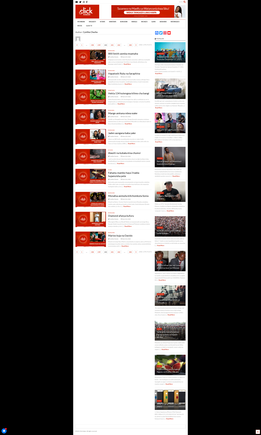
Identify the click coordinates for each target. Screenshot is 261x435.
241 (112, 45)
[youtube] (76, 2)
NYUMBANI (81, 21)
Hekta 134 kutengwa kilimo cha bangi (128, 93)
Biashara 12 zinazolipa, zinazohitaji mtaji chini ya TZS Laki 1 (168, 300)
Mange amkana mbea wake (122, 113)
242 (118, 45)
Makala (159, 158)
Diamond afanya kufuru (121, 215)
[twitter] (80, 2)
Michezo (160, 193)
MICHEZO (144, 21)
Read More (127, 64)
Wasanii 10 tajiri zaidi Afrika (170, 130)
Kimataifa (111, 90)
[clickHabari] (85, 15)
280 (130, 45)
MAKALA (134, 21)
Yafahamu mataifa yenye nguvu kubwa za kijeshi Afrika (168, 334)
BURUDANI (123, 21)
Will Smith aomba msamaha (123, 53)
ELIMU (154, 21)
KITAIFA (102, 21)
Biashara (111, 110)
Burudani (111, 50)
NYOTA (79, 26)
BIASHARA (163, 21)
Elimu (110, 169)
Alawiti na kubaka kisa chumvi (124, 152)
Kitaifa (110, 150)
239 (99, 45)
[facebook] (86, 2)
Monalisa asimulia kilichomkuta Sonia (128, 195)
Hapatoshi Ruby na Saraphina (124, 73)
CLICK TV (89, 26)
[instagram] (84, 2)
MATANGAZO (175, 21)
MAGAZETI (92, 21)
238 (92, 45)
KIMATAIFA (112, 21)
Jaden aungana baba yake (122, 133)
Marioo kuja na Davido (120, 235)
